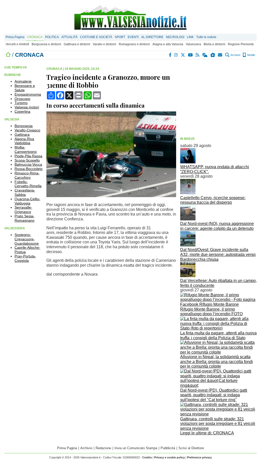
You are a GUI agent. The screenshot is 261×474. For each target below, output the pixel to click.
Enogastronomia (28, 94)
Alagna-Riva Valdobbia (24, 141)
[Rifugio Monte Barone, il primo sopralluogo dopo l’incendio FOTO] (218, 304)
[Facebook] (170, 55)
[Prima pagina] (8, 55)
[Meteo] (205, 55)
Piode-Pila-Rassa (28, 156)
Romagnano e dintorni (134, 44)
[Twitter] (183, 55)
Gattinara (22, 134)
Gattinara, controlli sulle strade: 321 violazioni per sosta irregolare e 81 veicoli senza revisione (217, 424)
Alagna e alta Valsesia (167, 44)
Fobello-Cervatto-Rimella (28, 184)
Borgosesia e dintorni (46, 44)
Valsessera (193, 44)
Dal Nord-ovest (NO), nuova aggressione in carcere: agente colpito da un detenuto (217, 226)
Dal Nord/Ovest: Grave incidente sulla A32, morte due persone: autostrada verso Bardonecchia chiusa (218, 254)
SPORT (120, 37)
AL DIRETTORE (152, 37)
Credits (147, 457)
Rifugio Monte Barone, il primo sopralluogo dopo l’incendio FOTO (211, 311)
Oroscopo (22, 99)
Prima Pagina (15, 37)
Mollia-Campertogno (26, 149)
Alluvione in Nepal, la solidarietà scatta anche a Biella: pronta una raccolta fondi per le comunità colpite (216, 361)
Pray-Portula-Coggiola (25, 258)
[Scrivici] (220, 55)
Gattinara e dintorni (77, 44)
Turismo (21, 103)
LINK (190, 37)
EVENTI (133, 37)
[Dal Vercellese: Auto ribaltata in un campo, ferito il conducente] (187, 276)
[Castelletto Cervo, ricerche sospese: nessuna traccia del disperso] (187, 193)
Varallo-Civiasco (27, 130)
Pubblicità (168, 448)
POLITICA (52, 37)
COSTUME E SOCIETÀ (96, 37)
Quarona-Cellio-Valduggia (27, 201)
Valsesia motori (27, 107)
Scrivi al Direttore (191, 448)
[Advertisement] (218, 99)
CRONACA (35, 37)
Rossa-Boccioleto (29, 169)
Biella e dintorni (214, 44)
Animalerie (23, 81)
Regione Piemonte (241, 44)
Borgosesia (24, 126)
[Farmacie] (213, 55)
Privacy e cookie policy (169, 457)
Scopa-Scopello (27, 160)
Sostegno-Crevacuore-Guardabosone (27, 239)
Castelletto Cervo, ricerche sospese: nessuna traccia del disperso (212, 200)
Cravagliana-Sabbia (25, 192)
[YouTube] (190, 55)
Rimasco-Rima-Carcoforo (27, 175)
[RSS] (197, 55)
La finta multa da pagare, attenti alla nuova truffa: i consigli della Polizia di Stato (218, 335)
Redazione (103, 448)
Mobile (250, 55)
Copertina (22, 111)
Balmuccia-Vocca (28, 164)
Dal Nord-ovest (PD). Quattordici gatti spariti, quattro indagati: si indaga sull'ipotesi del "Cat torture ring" (213, 395)
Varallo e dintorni (104, 44)
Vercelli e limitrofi (17, 44)
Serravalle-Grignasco (23, 209)
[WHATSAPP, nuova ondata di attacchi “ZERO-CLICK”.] (187, 162)
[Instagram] (176, 55)
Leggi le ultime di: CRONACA (207, 433)
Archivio (235, 55)
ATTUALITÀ (69, 37)
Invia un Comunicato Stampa (135, 448)
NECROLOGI (175, 37)
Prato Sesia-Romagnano (24, 218)
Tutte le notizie (206, 37)
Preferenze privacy (199, 457)
